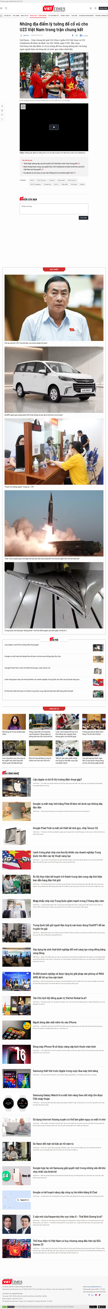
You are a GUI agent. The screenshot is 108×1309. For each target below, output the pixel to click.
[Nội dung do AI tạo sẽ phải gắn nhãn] (14, 722)
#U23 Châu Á (72, 180)
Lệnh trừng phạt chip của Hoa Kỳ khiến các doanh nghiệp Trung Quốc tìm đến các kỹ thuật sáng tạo (42, 679)
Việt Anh (26, 35)
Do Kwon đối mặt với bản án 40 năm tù (53, 1143)
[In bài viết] (76, 35)
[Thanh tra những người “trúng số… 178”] (54, 451)
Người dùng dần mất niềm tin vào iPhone (54, 1022)
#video (82, 184)
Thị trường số (53, 15)
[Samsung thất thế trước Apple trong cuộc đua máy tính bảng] (16, 1078)
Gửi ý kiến (83, 218)
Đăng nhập (103, 8)
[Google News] (84, 35)
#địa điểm (65, 184)
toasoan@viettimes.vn (94, 1286)
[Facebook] (73, 35)
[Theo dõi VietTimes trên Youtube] (96, 1295)
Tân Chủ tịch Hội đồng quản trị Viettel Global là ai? (60, 998)
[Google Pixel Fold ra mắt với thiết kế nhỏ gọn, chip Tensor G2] (98, 670)
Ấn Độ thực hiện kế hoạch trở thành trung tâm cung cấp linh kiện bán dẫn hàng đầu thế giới (39, 691)
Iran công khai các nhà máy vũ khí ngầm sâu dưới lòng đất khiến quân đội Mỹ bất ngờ (13, 760)
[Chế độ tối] (95, 8)
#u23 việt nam (41, 180)
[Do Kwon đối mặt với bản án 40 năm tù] (16, 1151)
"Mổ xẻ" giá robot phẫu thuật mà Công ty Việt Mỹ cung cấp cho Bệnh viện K (67, 760)
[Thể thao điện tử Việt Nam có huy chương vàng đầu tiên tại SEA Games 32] (16, 1248)
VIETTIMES (54, 8)
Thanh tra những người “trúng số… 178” (19, 487)
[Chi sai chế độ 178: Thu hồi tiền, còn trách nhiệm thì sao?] (54, 308)
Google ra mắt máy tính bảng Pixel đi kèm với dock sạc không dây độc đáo (33, 656)
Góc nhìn (16, 15)
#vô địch (52, 180)
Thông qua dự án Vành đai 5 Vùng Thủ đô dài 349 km (92, 733)
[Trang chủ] (1, 16)
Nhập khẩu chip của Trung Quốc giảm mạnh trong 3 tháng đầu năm (68, 900)
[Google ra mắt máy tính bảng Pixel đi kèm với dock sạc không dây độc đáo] (98, 659)
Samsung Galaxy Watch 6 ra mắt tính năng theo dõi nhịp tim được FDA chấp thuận (68, 1096)
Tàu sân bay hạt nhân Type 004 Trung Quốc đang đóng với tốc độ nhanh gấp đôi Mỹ (93, 760)
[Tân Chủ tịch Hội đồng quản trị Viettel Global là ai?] (16, 1005)
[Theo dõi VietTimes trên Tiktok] (100, 1295)
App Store (93, 1307)
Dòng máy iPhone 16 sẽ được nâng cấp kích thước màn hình (64, 1046)
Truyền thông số (101, 15)
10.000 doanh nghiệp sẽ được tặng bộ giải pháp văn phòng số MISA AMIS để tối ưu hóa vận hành (68, 975)
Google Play (102, 1307)
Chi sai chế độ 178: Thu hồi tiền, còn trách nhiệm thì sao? (26, 343)
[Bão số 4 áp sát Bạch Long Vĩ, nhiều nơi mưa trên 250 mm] (41, 748)
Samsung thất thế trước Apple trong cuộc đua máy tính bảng (65, 1070)
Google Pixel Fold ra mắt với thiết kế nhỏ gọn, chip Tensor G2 (27, 668)
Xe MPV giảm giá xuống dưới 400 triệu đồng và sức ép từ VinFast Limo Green (34, 415)
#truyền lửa (47, 184)
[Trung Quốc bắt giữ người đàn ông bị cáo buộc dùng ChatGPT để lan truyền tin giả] (16, 932)
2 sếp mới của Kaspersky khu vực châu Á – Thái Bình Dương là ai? (67, 1216)
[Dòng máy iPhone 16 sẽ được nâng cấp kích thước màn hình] (16, 1054)
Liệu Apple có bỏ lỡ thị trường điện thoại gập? (22, 645)
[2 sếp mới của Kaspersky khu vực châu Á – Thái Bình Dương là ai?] (16, 1224)
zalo (92, 1295)
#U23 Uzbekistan (35, 184)
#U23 (32, 180)
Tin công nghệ (11, 773)
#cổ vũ (56, 184)
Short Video (65, 15)
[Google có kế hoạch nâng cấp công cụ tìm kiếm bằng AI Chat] (16, 1200)
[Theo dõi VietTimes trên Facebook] (89, 1295)
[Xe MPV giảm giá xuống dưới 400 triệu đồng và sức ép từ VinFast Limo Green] (54, 380)
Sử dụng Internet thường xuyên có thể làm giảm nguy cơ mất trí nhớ (69, 1119)
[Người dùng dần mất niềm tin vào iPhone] (16, 1030)
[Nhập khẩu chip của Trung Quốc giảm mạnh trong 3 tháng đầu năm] (16, 908)
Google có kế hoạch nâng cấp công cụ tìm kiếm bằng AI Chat (65, 1192)
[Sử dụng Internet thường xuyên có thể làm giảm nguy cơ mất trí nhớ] (16, 1127)
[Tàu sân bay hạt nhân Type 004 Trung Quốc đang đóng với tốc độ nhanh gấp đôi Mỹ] (94, 748)
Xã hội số (7, 15)
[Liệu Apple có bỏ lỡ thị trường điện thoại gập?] (98, 647)
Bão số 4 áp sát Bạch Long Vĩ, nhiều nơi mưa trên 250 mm (40, 759)
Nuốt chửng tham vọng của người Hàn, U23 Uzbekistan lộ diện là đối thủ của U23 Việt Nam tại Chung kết (54, 168)
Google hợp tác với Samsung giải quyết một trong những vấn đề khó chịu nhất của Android (69, 1169)
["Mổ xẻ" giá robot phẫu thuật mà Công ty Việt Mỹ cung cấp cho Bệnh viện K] (67, 748)
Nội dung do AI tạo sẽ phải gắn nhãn (13, 733)
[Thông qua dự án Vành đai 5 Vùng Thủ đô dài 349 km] (94, 722)
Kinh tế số (24, 15)
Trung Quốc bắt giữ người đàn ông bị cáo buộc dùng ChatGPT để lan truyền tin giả (69, 926)
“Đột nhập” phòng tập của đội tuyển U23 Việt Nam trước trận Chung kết (51, 164)
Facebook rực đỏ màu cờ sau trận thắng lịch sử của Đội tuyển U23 (49, 173)
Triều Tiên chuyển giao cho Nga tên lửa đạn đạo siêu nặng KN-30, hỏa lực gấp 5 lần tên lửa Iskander (42, 559)
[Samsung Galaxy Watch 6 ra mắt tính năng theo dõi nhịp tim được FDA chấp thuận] (16, 1102)
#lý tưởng (74, 184)
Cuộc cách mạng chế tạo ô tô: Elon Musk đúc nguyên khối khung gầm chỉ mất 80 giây (67, 734)
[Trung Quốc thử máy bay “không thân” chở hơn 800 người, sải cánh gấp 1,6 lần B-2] (54, 595)
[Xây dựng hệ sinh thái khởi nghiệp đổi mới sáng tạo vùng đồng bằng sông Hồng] (16, 957)
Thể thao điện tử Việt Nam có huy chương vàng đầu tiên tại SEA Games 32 (67, 1242)
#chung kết (61, 180)
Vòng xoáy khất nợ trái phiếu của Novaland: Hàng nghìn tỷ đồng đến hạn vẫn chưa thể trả (40, 734)
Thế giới (74, 15)
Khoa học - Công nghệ (38, 15)
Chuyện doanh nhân (86, 15)
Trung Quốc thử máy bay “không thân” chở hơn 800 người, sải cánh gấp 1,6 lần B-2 (36, 631)
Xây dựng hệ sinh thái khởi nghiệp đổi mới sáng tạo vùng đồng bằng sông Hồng (69, 951)
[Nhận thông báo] (90, 8)
